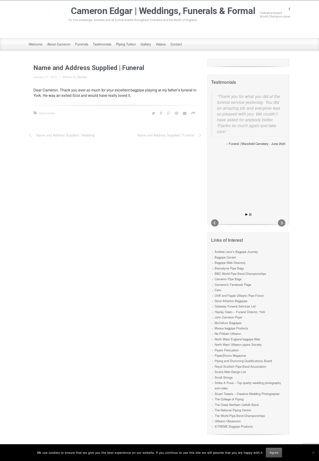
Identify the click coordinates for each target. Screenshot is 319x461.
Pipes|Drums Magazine (230, 355)
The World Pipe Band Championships (240, 415)
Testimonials (46, 113)
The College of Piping (229, 399)
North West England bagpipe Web (237, 339)
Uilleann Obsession (228, 421)
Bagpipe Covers (225, 257)
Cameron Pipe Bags (228, 279)
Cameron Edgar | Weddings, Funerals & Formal (163, 11)
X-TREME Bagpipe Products (234, 426)
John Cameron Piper (228, 317)
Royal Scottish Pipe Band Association (240, 366)
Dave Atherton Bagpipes (231, 301)
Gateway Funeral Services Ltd (235, 306)
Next (281, 223)
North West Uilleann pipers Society (238, 344)
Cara (218, 290)
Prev (215, 223)
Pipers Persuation (227, 350)
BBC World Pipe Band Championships (240, 273)
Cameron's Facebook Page (233, 284)
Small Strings (224, 377)
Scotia (81, 77)
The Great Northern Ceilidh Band (237, 404)
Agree (273, 452)
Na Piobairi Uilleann (228, 333)
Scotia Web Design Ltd (230, 372)
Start (246, 214)
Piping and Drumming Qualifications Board (243, 361)
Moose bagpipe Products (231, 328)
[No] (313, 452)
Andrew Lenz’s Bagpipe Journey (236, 251)
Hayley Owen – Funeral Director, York (240, 312)
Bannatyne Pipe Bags (229, 268)
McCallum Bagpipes (228, 323)
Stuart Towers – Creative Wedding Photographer (247, 393)
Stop (250, 214)
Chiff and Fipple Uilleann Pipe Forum (239, 295)
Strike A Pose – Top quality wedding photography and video (248, 385)
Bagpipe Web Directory (230, 262)
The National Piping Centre (233, 410)
